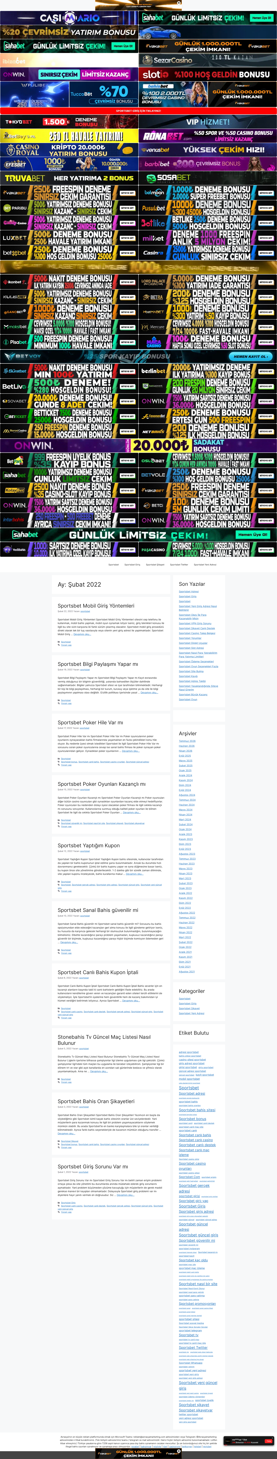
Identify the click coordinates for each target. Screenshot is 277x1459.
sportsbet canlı (188, 1130)
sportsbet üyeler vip (186, 1401)
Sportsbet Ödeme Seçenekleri (196, 661)
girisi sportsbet (188, 1067)
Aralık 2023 (185, 834)
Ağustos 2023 (187, 853)
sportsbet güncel (186, 1219)
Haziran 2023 (187, 863)
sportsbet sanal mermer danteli (190, 1316)
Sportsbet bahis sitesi (197, 1110)
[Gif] (138, 267)
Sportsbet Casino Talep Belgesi (197, 633)
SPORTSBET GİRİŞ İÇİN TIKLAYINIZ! (138, 110)
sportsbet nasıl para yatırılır (191, 1292)
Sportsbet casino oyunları (112, 762)
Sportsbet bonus (69, 762)
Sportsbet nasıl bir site (94, 823)
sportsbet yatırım (186, 1366)
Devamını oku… (82, 634)
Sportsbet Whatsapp (190, 1362)
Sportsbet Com (189, 1177)
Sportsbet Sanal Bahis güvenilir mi (98, 910)
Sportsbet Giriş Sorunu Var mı (93, 1166)
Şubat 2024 (186, 824)
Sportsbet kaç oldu (193, 1260)
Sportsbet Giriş (132, 564)
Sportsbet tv (189, 1335)
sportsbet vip (184, 1352)
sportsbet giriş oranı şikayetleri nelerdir (193, 1216)
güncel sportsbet (186, 1075)
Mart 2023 (185, 878)
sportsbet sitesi (189, 1319)
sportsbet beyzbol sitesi (188, 1115)
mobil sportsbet (189, 1079)
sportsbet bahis (188, 1101)
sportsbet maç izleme (192, 1268)
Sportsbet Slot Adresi (191, 648)
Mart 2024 (185, 819)
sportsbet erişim (209, 1177)
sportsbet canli (185, 1123)
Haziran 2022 (186, 922)
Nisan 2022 (185, 932)
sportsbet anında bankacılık (189, 1098)
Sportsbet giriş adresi (106, 884)
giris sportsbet (205, 1067)
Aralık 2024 (185, 775)
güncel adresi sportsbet (192, 1071)
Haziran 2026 (187, 746)
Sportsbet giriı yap (193, 1201)
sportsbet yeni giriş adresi (191, 1378)
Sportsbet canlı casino (72, 1011)
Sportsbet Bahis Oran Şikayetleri (96, 1101)
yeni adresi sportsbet (191, 1418)
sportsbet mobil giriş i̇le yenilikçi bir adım (194, 1276)
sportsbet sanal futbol (187, 1312)
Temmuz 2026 (187, 741)
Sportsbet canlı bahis (88, 762)
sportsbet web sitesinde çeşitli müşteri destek (196, 1356)
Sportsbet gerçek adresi (83, 884)
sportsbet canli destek (204, 1123)
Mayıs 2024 (185, 809)
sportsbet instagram (189, 1248)
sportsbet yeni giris (189, 1374)
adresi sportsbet (189, 1052)
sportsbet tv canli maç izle (192, 1343)
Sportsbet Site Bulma (191, 671)
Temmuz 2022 (187, 917)
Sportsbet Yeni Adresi (205, 564)
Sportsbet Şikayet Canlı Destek (197, 628)
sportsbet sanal (184, 1308)
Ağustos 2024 (187, 795)
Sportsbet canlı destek (94, 1011)
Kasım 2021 (185, 956)
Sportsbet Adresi (189, 591)
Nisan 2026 (185, 750)
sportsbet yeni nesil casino (189, 1393)
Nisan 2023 (185, 873)
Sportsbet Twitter (179, 564)
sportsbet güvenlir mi (188, 1245)
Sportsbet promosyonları (197, 1303)
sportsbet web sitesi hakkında (201, 1352)
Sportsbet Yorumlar (190, 638)
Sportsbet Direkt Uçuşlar (193, 643)
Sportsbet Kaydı (188, 676)
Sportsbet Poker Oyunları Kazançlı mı (102, 784)
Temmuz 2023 (187, 858)
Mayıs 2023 (185, 868)
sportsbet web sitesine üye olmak (191, 1359)
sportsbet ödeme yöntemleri (192, 1397)
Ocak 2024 (185, 829)
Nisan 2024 (185, 814)
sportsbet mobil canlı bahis (189, 1272)
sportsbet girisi (189, 1196)
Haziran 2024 (187, 804)
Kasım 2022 (186, 898)
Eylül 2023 (185, 849)
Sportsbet (113, 564)
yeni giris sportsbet (187, 1422)
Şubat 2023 (186, 883)
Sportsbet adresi (192, 1093)
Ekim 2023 (185, 844)
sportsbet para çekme (189, 1299)
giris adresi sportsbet (191, 1063)
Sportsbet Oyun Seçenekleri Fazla (198, 666)
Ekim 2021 (185, 961)
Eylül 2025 (185, 755)
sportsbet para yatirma (192, 1295)
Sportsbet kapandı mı (208, 1252)
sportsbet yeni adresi (192, 1370)
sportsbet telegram (190, 1330)
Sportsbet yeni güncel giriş (198, 1385)
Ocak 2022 (185, 947)
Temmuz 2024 (187, 799)
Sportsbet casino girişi (189, 1159)
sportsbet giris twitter (209, 1197)
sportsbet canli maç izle (191, 1126)
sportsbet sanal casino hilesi (202, 1308)
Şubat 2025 (185, 765)
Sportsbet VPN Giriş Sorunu (195, 623)
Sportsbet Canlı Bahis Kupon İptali (98, 972)
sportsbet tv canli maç (189, 1339)
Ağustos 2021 (187, 971)
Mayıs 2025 (185, 760)
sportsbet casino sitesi (189, 1173)
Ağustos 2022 (187, 912)
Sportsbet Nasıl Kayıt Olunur (192, 1288)
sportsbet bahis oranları (190, 1105)
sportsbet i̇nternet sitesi (188, 1252)
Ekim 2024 (185, 785)
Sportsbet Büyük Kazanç (193, 694)
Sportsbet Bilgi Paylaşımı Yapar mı (98, 664)
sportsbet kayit (186, 1256)
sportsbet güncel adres (206, 1219)
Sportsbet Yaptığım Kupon (89, 845)
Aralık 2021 (185, 952)
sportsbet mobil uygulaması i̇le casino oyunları (196, 1279)
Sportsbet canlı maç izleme (194, 1152)
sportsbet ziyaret (206, 1393)
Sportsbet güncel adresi (137, 762)
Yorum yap (66, 645)
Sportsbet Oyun (188, 699)
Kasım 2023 (186, 839)
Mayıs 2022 (185, 927)
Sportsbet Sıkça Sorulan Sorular (193, 1327)
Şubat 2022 (185, 942)
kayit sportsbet (205, 1074)
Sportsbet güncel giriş (129, 884)
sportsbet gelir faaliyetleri (188, 1181)
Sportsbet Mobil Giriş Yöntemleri (96, 606)
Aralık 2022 (185, 893)
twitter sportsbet (188, 1414)
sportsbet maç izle (187, 1264)
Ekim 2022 (185, 903)
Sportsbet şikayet (114, 823)
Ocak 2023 (185, 888)
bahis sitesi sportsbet (190, 1055)
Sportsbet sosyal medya (191, 1323)
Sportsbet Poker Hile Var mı (90, 722)
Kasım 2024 (186, 780)
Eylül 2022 (185, 907)
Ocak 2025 (185, 770)
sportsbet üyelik (204, 1400)
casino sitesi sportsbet (192, 1059)
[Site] (69, 192)
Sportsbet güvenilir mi (71, 823)
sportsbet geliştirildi (207, 1181)
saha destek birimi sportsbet (189, 1083)
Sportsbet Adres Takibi (192, 681)
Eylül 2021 (185, 966)
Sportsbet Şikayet (155, 564)
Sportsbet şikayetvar (134, 823)
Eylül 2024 (185, 790)
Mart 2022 (185, 937)
